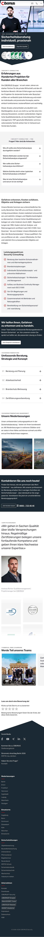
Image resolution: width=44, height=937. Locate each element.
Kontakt (4, 763)
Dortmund (4, 821)
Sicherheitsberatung (9, 424)
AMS (30, 222)
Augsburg (4, 815)
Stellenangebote (7, 748)
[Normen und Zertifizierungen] (28, 55)
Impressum (5, 911)
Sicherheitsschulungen (16, 277)
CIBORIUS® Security (8, 895)
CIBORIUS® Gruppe (8, 898)
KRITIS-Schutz (6, 864)
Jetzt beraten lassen (8, 505)
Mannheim (5, 800)
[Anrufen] (36, 3)
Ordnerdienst (6, 852)
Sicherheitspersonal (30, 305)
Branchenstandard (16, 234)
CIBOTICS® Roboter (9, 905)
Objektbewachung (7, 846)
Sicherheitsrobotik (7, 867)
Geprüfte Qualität (22, 46)
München (4, 831)
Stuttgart (4, 803)
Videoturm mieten (7, 877)
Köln (2, 828)
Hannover (4, 791)
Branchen (36, 94)
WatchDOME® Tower (9, 901)
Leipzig (3, 797)
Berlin (3, 782)
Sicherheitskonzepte (24, 270)
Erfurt (3, 785)
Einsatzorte (5, 834)
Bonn (3, 818)
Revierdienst (5, 861)
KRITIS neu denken (8, 756)
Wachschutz (5, 874)
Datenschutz (5, 914)
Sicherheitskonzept (8, 493)
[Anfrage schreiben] (32, 3)
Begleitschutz (6, 858)
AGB (2, 918)
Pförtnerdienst (6, 855)
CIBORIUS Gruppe (11, 85)
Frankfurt (4, 788)
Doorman (5, 231)
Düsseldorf (5, 825)
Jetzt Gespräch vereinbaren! (11, 342)
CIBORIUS (20, 591)
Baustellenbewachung (9, 849)
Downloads (5, 892)
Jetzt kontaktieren (8, 46)
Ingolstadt (4, 794)
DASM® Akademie (8, 908)
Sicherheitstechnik (7, 870)
